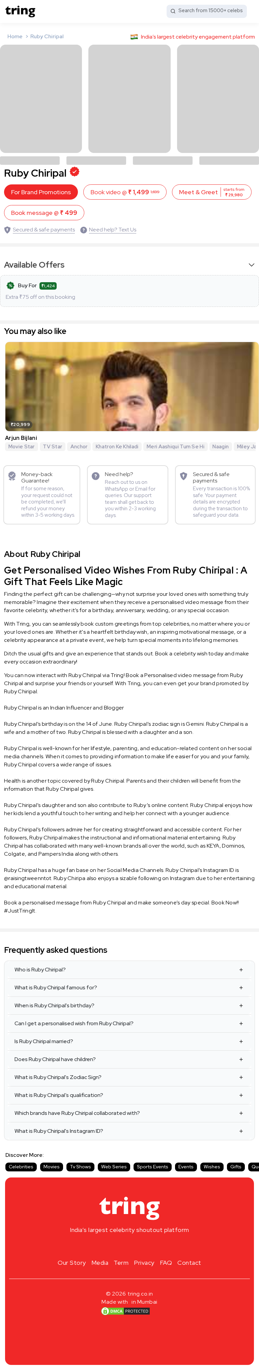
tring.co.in (140, 1293)
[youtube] (140, 1246)
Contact (189, 1262)
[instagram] (108, 1246)
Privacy (144, 1262)
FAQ (166, 1262)
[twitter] (129, 1246)
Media (100, 1262)
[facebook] (118, 1246)
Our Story (72, 1262)
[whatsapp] (151, 1246)
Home (15, 36)
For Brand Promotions (41, 192)
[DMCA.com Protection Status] (125, 1311)
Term (121, 1262)
